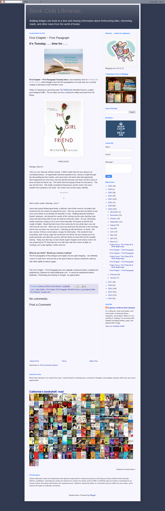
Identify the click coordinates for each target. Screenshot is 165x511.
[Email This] (76, 286)
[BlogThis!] (78, 286)
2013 (110, 295)
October (113, 218)
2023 (110, 192)
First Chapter (50, 289)
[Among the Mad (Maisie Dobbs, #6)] (94, 414)
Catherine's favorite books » (126, 469)
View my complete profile (115, 326)
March (112, 242)
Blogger (93, 495)
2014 (110, 292)
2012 (110, 298)
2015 (110, 288)
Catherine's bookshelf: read (46, 391)
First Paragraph (61, 289)
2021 (110, 199)
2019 (110, 206)
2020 (110, 202)
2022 (110, 196)
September (114, 222)
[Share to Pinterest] (85, 286)
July (112, 228)
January (113, 278)
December (114, 212)
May (112, 235)
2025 (110, 186)
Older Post (94, 361)
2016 (110, 285)
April (112, 238)
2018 (110, 209)
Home (64, 361)
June (112, 232)
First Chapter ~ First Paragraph (122, 250)
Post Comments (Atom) (49, 365)
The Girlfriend (65, 90)
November (114, 215)
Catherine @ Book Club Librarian (121, 308)
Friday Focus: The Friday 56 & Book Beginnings (121, 246)
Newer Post (34, 361)
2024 (110, 189)
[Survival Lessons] (79, 435)
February (114, 274)
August (113, 225)
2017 (110, 282)
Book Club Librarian (55, 11)
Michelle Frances (74, 289)
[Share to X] (80, 286)
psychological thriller (88, 289)
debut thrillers (40, 289)
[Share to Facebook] (83, 286)
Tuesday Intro (45, 292)
